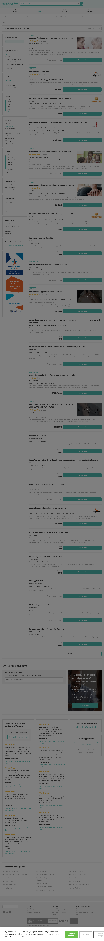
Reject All (85, 935)
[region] (52, 934)
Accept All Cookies (71, 935)
